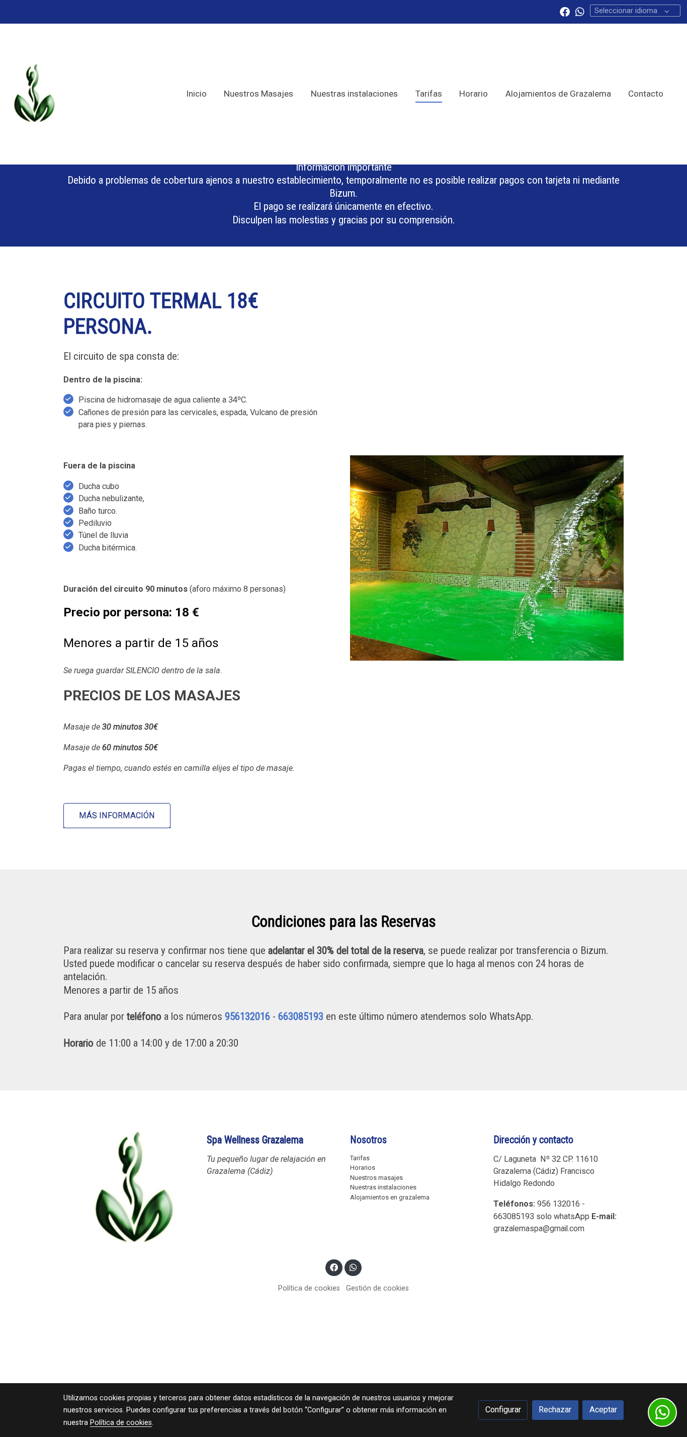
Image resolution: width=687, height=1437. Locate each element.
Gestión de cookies (377, 1288)
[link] (34, 94)
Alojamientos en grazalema (390, 1197)
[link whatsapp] (579, 11)
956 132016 (558, 1204)
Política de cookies (309, 1288)
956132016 (247, 1016)
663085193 (300, 1016)
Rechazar (555, 1409)
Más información (117, 815)
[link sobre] (128, 1189)
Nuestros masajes (376, 1177)
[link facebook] (565, 11)
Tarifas (360, 1158)
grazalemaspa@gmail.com (538, 1228)
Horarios (362, 1167)
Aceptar (603, 1409)
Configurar (503, 1409)
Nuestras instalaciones (383, 1187)
